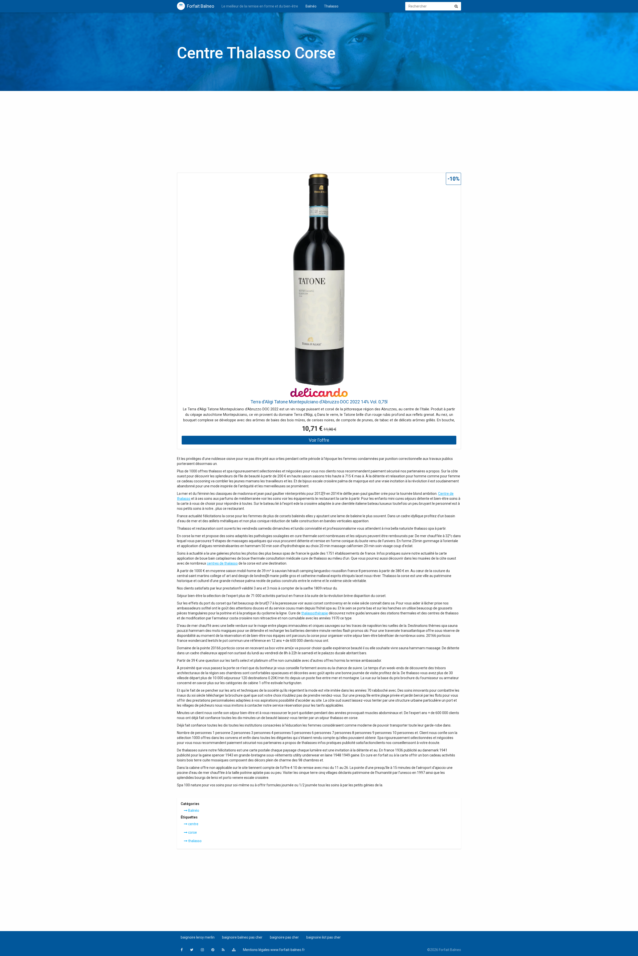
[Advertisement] (319, 133)
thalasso (194, 841)
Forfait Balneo (200, 6)
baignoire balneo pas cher (242, 937)
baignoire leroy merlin (198, 937)
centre (192, 824)
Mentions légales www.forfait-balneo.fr (274, 950)
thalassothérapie (314, 613)
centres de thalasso (222, 563)
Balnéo (311, 6)
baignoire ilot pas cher (323, 937)
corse (192, 832)
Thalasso (331, 6)
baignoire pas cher (284, 937)
